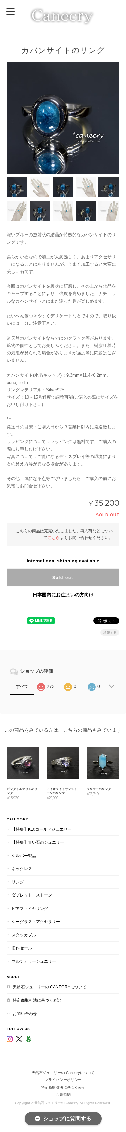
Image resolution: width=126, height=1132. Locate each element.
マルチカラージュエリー (34, 961)
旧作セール (22, 948)
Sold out (62, 577)
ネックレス (22, 868)
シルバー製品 (24, 855)
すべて (22, 686)
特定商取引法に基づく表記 (37, 1000)
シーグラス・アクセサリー (36, 921)
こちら (54, 537)
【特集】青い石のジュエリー (38, 842)
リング (18, 882)
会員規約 (63, 1094)
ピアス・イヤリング (30, 908)
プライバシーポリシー (63, 1080)
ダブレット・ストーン (32, 895)
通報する (110, 632)
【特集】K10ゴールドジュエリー (42, 829)
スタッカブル (24, 935)
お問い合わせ (25, 1013)
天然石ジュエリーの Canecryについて (49, 987)
